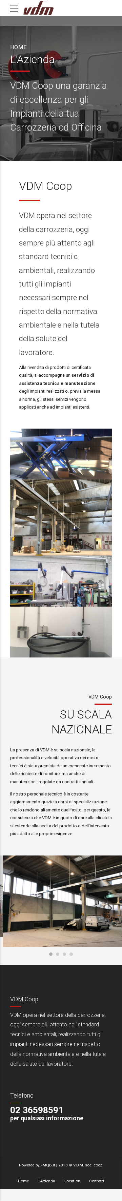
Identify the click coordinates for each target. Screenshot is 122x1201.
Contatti (96, 1181)
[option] (61, 901)
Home (18, 47)
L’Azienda (46, 1181)
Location (72, 1181)
